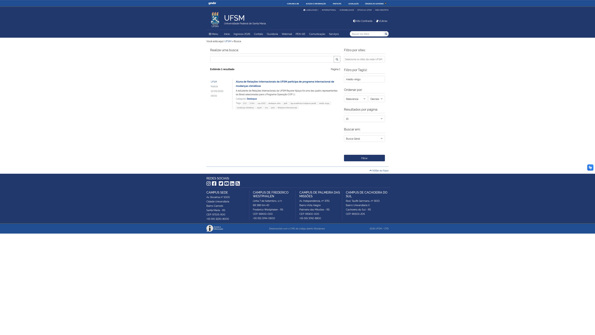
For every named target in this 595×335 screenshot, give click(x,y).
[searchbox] (364, 59)
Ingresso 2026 (242, 34)
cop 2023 (261, 103)
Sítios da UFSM (364, 10)
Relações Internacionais (287, 107)
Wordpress (319, 228)
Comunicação (317, 34)
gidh (285, 103)
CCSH (252, 103)
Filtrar (364, 158)
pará (273, 107)
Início (227, 34)
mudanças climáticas (245, 107)
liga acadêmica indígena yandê (303, 103)
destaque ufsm (274, 103)
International (329, 10)
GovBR (212, 3)
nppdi (259, 107)
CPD (386, 228)
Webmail (287, 34)
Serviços (334, 34)
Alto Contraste (364, 20)
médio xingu (324, 103)
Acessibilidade (346, 10)
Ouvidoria (272, 34)
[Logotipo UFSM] (215, 18)
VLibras (383, 20)
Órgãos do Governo (374, 3)
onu (266, 107)
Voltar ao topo (380, 170)
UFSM (214, 81)
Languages (311, 10)
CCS (245, 103)
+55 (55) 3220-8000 (217, 218)
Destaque (252, 98)
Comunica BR (293, 3)
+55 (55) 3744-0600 (264, 218)
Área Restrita (382, 10)
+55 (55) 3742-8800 (310, 218)
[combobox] (364, 59)
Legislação (353, 3)
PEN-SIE (300, 34)
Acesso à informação (316, 3)
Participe (337, 3)
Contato (258, 34)
